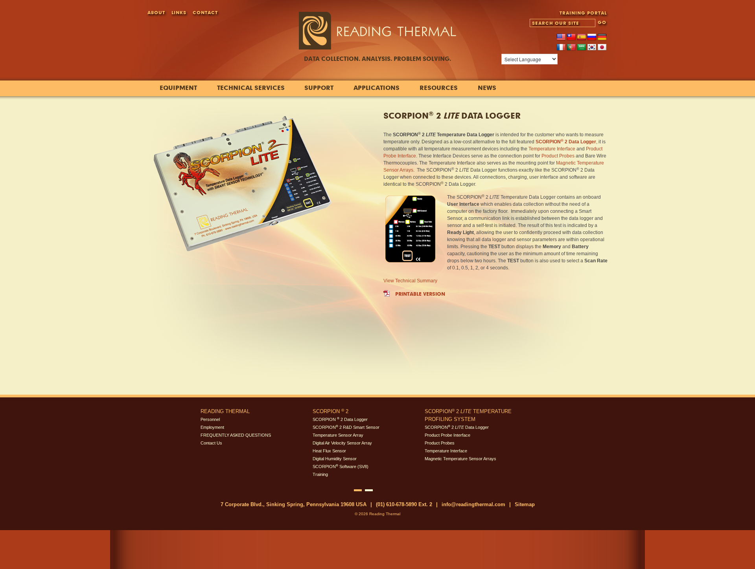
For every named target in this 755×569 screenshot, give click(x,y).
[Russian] (592, 37)
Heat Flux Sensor (329, 450)
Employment (212, 427)
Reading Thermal (225, 411)
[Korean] (592, 47)
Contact (205, 12)
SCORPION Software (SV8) (340, 466)
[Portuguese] (571, 47)
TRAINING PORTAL (583, 12)
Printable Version (420, 294)
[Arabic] (581, 47)
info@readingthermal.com (473, 504)
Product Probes (558, 156)
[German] (602, 37)
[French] (561, 47)
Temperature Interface (551, 149)
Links (178, 12)
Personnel (210, 419)
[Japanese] (602, 47)
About (156, 12)
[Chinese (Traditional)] (571, 37)
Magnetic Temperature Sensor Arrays (460, 458)
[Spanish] (581, 37)
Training (320, 474)
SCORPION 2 (330, 411)
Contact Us (211, 443)
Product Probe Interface (447, 435)
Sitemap (525, 504)
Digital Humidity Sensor (335, 458)
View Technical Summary (410, 281)
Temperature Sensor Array (338, 435)
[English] (561, 37)
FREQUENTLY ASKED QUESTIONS (236, 435)
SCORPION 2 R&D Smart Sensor (346, 427)
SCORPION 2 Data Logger (340, 419)
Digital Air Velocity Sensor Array (342, 443)
